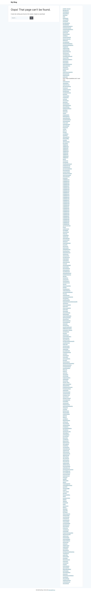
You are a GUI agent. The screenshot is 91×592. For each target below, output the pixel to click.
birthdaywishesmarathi (68, 341)
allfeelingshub (66, 464)
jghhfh (64, 159)
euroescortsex (66, 498)
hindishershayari (67, 27)
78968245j (65, 154)
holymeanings (66, 170)
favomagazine (66, 268)
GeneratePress (51, 590)
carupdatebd (66, 42)
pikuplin (65, 276)
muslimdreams (66, 368)
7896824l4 (65, 157)
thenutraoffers (66, 495)
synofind (65, 409)
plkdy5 (64, 482)
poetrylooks (66, 248)
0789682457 (66, 216)
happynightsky (66, 540)
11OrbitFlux (65, 445)
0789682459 (66, 219)
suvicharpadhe (66, 523)
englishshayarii (66, 165)
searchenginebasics (68, 406)
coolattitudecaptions (68, 29)
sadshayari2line (67, 580)
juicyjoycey (65, 246)
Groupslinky (66, 298)
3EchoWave (66, 433)
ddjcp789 (65, 510)
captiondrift (66, 547)
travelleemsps (66, 271)
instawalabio (66, 115)
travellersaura (66, 257)
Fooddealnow (66, 289)
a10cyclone (65, 480)
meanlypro (65, 561)
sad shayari (66, 396)
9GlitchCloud (66, 442)
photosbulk (65, 61)
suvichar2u (65, 577)
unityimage (65, 376)
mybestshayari (66, 582)
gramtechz (65, 303)
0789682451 (66, 206)
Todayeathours (66, 290)
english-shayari (66, 8)
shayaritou (65, 67)
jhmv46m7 (65, 143)
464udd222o (66, 137)
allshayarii (65, 40)
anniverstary (66, 325)
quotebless (65, 134)
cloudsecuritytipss (67, 173)
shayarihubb (66, 126)
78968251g (65, 149)
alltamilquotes (66, 262)
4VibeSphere (66, 434)
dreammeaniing (67, 286)
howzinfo (65, 244)
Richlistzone (66, 53)
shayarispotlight (67, 265)
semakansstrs (66, 282)
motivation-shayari (67, 330)
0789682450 (66, 205)
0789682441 (66, 192)
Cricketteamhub (67, 352)
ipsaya (64, 70)
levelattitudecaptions (68, 45)
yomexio (65, 99)
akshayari (65, 241)
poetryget (65, 344)
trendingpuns (66, 281)
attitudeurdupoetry (67, 59)
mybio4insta (66, 518)
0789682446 (66, 198)
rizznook (65, 263)
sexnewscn (65, 506)
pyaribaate (65, 162)
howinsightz (66, 267)
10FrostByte (66, 444)
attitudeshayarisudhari (68, 363)
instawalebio (66, 521)
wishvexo (65, 544)
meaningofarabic (67, 316)
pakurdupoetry (66, 65)
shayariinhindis (66, 312)
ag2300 (65, 493)
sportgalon (65, 374)
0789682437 (66, 186)
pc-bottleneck (66, 350)
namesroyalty (66, 346)
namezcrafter (66, 515)
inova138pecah (66, 472)
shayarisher (66, 100)
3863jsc (65, 501)
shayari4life (66, 58)
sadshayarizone (67, 89)
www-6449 (66, 491)
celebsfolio (65, 349)
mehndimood (66, 295)
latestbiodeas (66, 362)
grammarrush (66, 84)
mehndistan (66, 260)
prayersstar (65, 542)
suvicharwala (66, 517)
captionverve (66, 545)
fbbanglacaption (67, 569)
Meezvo (65, 417)
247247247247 (67, 225)
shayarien (65, 574)
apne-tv (65, 130)
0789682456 (66, 214)
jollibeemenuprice (67, 328)
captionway (66, 536)
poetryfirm (65, 306)
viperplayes (65, 83)
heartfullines (66, 526)
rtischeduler (66, 355)
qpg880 (65, 479)
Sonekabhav (66, 12)
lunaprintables (66, 172)
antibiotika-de (66, 468)
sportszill (65, 373)
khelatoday (65, 18)
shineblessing (66, 54)
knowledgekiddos (67, 428)
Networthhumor (67, 51)
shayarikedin (66, 578)
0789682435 (66, 183)
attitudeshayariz (67, 105)
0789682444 (66, 197)
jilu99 (64, 504)
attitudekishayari (67, 273)
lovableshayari (66, 167)
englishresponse (67, 274)
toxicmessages (66, 392)
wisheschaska (66, 425)
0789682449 (66, 203)
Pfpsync (65, 371)
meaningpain (66, 537)
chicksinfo (65, 407)
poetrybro (65, 77)
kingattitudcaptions (67, 43)
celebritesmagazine (68, 72)
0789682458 (66, 217)
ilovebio (65, 132)
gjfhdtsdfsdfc (66, 141)
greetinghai (65, 390)
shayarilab (65, 381)
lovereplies (65, 401)
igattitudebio (66, 460)
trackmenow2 (66, 476)
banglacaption (66, 23)
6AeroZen (65, 438)
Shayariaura (66, 550)
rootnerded (65, 531)
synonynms (65, 279)
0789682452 (66, 208)
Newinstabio (66, 412)
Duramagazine (66, 322)
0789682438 (66, 187)
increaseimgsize (67, 366)
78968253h (66, 151)
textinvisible (66, 556)
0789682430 (66, 191)
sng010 (64, 490)
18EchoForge (66, 455)
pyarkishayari (66, 520)
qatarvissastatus (67, 384)
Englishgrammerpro (67, 387)
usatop (64, 129)
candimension (66, 343)
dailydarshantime (67, 365)
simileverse (65, 254)
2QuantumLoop (67, 431)
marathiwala (66, 331)
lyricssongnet (66, 240)
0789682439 (66, 189)
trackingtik (65, 502)
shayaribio (65, 311)
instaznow (65, 528)
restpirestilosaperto (67, 26)
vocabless (65, 419)
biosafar (65, 333)
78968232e (66, 146)
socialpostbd (66, 31)
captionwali (65, 69)
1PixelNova (65, 430)
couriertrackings (67, 37)
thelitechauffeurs (67, 108)
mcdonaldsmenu (67, 336)
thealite (65, 287)
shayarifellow (66, 107)
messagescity (66, 176)
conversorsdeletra (67, 168)
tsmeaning (65, 278)
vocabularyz (66, 529)
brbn (64, 16)
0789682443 (66, 195)
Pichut (64, 227)
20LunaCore (66, 458)
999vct (64, 507)
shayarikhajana (66, 572)
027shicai (65, 512)
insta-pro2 (65, 122)
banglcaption (66, 103)
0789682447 (66, 200)
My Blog (14, 2)
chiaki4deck (66, 259)
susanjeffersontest (67, 485)
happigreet (65, 46)
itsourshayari (66, 461)
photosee (65, 324)
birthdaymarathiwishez (68, 552)
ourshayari (65, 160)
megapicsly (65, 426)
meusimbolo (66, 583)
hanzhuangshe (66, 466)
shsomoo (65, 477)
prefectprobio (66, 50)
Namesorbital (66, 347)
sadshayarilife (66, 300)
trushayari (65, 88)
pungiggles (65, 230)
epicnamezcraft (67, 534)
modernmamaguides (68, 533)
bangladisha (66, 24)
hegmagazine (66, 270)
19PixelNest (66, 457)
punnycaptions (66, 358)
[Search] (31, 17)
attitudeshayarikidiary (68, 575)
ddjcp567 (65, 509)
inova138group (66, 471)
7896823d (65, 145)
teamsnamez (66, 73)
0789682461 (66, 222)
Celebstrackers (66, 377)
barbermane (66, 411)
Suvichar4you (66, 251)
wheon (64, 113)
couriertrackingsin (67, 327)
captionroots (66, 229)
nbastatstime (66, 385)
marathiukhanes (67, 92)
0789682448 (66, 202)
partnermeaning (67, 86)
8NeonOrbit (66, 441)
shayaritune (66, 319)
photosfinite (66, 13)
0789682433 (66, 179)
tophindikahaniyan (67, 64)
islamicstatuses (67, 39)
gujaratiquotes (66, 118)
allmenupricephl (67, 317)
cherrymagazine (67, 305)
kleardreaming (66, 420)
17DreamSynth (66, 453)
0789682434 (66, 181)
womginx (65, 354)
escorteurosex (66, 474)
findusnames (66, 338)
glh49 (64, 496)
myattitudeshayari (67, 164)
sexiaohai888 (66, 488)
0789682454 (66, 211)
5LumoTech (66, 436)
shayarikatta (66, 423)
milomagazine (66, 81)
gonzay (64, 284)
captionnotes (66, 48)
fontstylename (66, 121)
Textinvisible (66, 96)
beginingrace (66, 75)
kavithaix (65, 94)
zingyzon (65, 233)
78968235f (65, 148)
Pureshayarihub (67, 388)
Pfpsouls (65, 369)
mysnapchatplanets (68, 292)
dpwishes (65, 102)
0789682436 (66, 184)
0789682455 (66, 213)
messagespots (66, 400)
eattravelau (65, 571)
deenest (65, 415)
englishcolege (66, 414)
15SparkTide (66, 450)
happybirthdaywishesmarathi (70, 301)
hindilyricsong (66, 404)
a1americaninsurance (68, 469)
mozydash (65, 21)
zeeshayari (65, 236)
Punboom (65, 178)
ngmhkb (65, 140)
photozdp (65, 111)
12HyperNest (66, 447)
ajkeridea (65, 110)
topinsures (65, 32)
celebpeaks (66, 379)
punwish (65, 360)
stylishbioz (65, 548)
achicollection (66, 238)
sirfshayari (65, 422)
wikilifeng (65, 35)
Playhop (65, 293)
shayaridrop (66, 232)
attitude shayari (67, 398)
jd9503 (64, 499)
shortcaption (66, 567)
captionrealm (66, 463)
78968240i (65, 153)
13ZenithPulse (66, 449)
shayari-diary (66, 382)
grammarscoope (67, 175)
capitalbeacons (66, 249)
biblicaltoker (66, 314)
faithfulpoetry (66, 116)
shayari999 (65, 20)
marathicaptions (67, 119)
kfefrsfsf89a (66, 138)
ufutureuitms (66, 255)
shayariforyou (66, 339)
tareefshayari (66, 525)
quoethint (65, 135)
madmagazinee (67, 243)
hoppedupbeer (66, 483)
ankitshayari (66, 335)
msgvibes (65, 558)
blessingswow (66, 559)
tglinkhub (65, 15)
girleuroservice (66, 514)
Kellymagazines (67, 320)
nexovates (65, 357)
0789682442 (66, 194)
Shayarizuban (66, 34)
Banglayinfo (66, 10)
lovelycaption (66, 566)
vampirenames (66, 393)
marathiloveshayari (67, 56)
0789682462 (66, 224)
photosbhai (65, 62)
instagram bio (66, 395)
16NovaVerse (66, 452)
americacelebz (66, 539)
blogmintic (65, 127)
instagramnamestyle (68, 297)
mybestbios (66, 235)
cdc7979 (65, 487)
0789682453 (66, 210)
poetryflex (65, 555)
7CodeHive (65, 439)
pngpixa (65, 564)
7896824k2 (66, 156)
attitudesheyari (66, 252)
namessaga (66, 403)
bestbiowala (66, 91)
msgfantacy (66, 97)
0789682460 (66, 221)
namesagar (65, 563)
